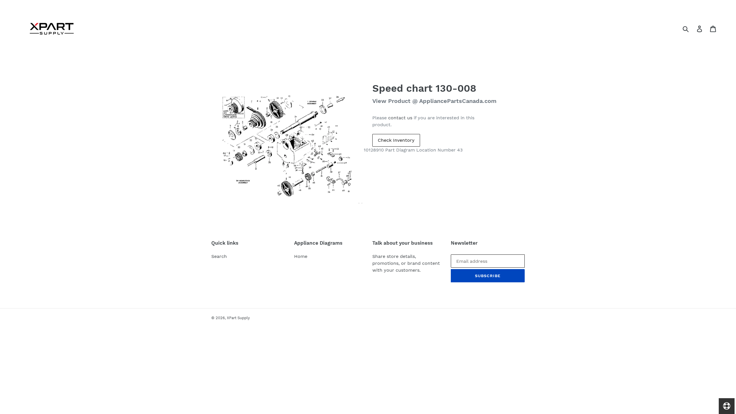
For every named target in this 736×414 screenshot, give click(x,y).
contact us (400, 117)
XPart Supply (238, 318)
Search (219, 256)
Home (300, 256)
